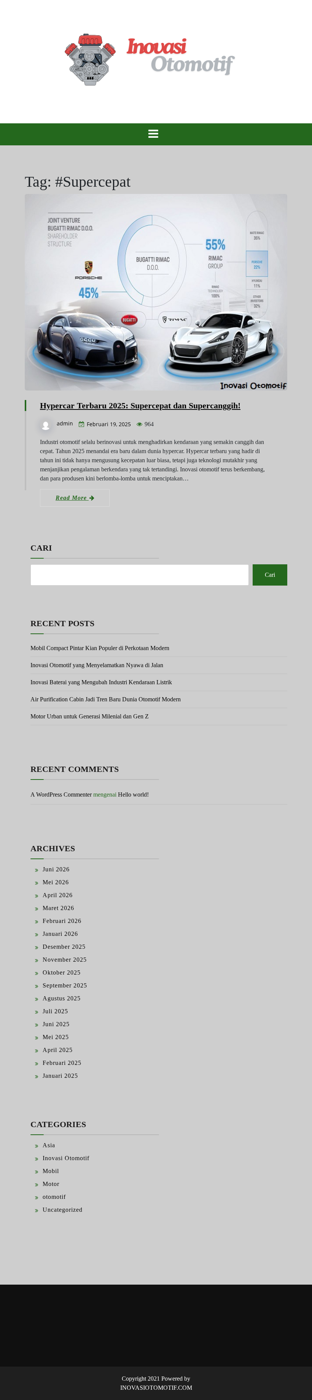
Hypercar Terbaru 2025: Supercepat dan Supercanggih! (140, 405)
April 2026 (58, 895)
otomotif (54, 1197)
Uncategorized (63, 1209)
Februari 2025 (62, 1063)
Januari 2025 (60, 1075)
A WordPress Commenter (61, 794)
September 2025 (65, 985)
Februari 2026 (62, 921)
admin (65, 423)
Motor (51, 1184)
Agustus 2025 (62, 998)
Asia (49, 1145)
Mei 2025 (56, 1037)
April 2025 (58, 1050)
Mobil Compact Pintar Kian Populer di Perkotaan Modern (99, 648)
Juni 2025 (56, 1024)
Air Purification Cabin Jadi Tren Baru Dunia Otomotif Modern (105, 699)
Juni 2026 (56, 869)
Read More (72, 497)
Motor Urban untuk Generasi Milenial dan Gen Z (89, 716)
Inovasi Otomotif (66, 1158)
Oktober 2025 (62, 972)
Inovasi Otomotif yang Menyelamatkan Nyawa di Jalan (96, 665)
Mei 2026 (56, 882)
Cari (41, 548)
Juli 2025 (55, 1011)
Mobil (51, 1171)
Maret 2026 (58, 908)
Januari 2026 (60, 934)
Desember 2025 (64, 946)
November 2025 (65, 959)
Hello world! (133, 794)
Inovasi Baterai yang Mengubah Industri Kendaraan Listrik (101, 682)
